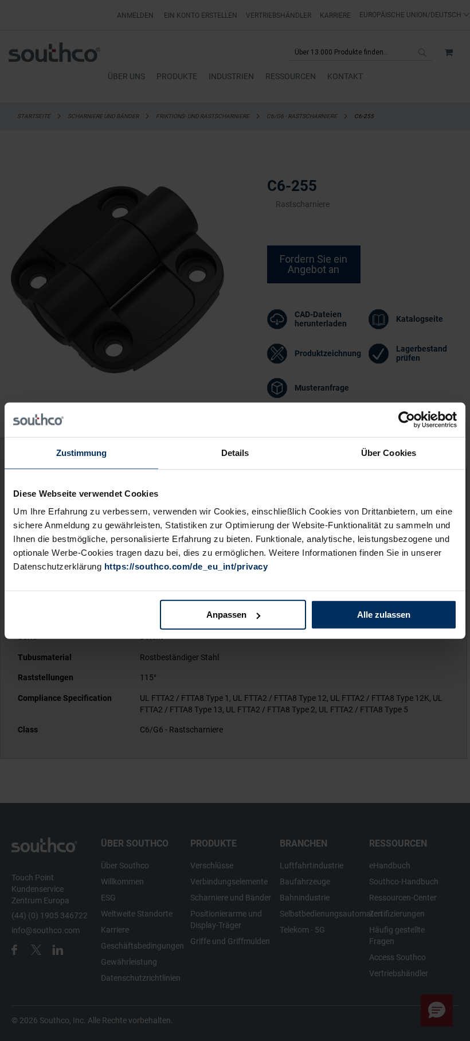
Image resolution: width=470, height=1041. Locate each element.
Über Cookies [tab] (388, 452)
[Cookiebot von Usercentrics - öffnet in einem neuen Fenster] (407, 419)
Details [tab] (235, 452)
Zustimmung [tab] (81, 452)
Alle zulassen (383, 614)
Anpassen (226, 614)
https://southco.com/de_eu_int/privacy (186, 566)
